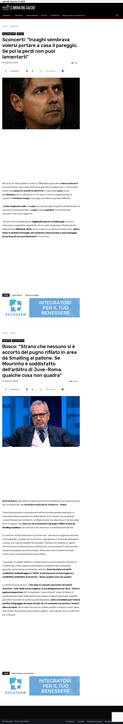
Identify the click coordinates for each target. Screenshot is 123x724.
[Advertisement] (41, 155)
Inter (20, 34)
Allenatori (14, 26)
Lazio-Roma (17, 295)
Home (5, 26)
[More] (62, 71)
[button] (117, 15)
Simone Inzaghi (32, 295)
